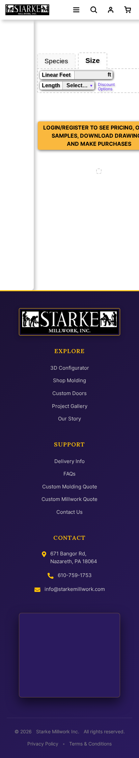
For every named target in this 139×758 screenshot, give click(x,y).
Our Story (69, 418)
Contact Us (69, 512)
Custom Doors (69, 393)
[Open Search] (93, 9)
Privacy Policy (42, 743)
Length (51, 85)
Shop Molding (69, 380)
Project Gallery (69, 406)
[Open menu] (76, 10)
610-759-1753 (75, 575)
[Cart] (129, 9)
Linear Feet (56, 75)
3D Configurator (69, 368)
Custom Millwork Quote (69, 499)
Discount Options (106, 86)
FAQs (69, 473)
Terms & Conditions (90, 743)
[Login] (110, 9)
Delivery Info (69, 461)
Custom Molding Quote (69, 486)
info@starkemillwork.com (75, 589)
